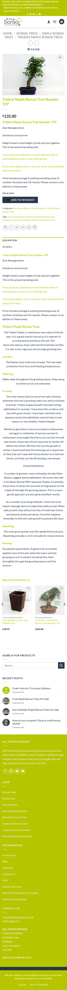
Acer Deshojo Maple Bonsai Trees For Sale (35, 709)
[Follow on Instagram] (30, 14)
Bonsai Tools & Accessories (17, 836)
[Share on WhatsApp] (5, 227)
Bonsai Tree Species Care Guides (20, 892)
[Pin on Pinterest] (29, 227)
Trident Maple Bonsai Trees (40, 37)
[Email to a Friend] (23, 227)
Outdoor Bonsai (38, 208)
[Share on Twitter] (17, 227)
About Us (7, 867)
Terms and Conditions (14, 899)
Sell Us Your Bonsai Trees (17, 957)
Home (7, 33)
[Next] (64, 610)
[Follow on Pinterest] (17, 771)
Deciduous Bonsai (22, 208)
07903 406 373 (11, 921)
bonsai (40, 216)
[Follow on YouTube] (40, 14)
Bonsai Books (10, 804)
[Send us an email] (33, 14)
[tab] (33, 247)
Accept (22, 984)
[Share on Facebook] (11, 227)
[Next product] (30, 43)
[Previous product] (36, 43)
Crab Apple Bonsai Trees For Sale (30, 698)
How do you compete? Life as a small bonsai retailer (36, 722)
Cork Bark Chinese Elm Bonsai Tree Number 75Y (47, 622)
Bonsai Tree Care (11, 886)
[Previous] (3, 610)
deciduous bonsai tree (12, 220)
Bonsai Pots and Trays (14, 817)
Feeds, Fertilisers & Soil (15, 823)
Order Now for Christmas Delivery (31, 688)
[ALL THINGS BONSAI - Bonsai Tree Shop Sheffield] (16, 21)
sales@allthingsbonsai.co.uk (18, 917)
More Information (39, 984)
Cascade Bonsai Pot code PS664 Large (15, 622)
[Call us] (37, 14)
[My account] (48, 21)
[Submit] (61, 665)
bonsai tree (49, 216)
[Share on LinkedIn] (34, 227)
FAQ (5, 880)
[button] (55, 22)
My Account (9, 855)
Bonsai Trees (27, 33)
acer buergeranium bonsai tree (22, 216)
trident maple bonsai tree (43, 220)
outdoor (27, 220)
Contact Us (8, 874)
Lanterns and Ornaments (16, 829)
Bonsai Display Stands (14, 811)
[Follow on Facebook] (27, 14)
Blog (4, 861)
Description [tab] (9, 240)
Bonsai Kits (8, 798)
